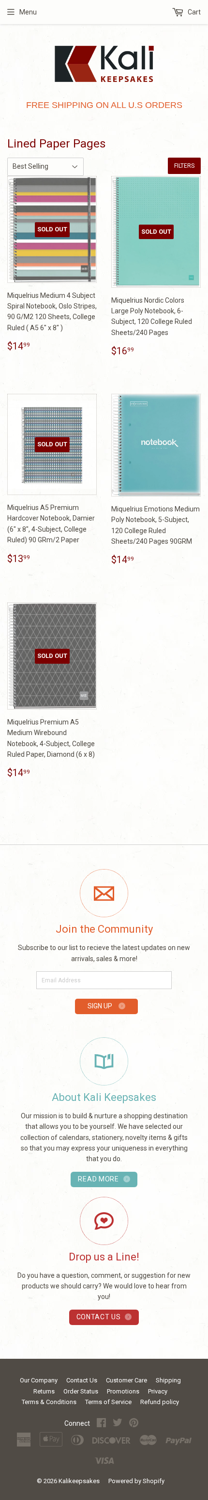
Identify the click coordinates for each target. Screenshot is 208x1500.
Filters (184, 165)
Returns (44, 1391)
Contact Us (81, 1380)
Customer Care (126, 1380)
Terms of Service (108, 1402)
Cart (193, 12)
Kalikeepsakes (79, 1481)
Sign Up (101, 1006)
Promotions (123, 1391)
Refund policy (159, 1402)
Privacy (157, 1391)
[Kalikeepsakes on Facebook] (101, 1424)
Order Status (80, 1391)
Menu (28, 12)
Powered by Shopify (136, 1481)
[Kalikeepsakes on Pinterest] (134, 1424)
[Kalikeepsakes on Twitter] (117, 1424)
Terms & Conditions (49, 1402)
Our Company (39, 1380)
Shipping (168, 1380)
